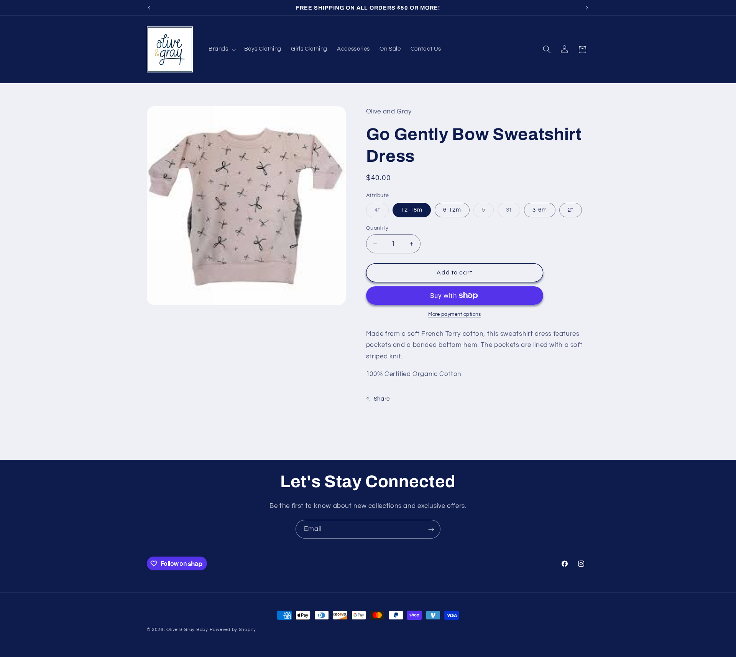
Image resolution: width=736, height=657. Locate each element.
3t (513, 212)
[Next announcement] (586, 7)
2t (570, 210)
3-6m (539, 210)
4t (382, 212)
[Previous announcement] (149, 7)
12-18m (411, 210)
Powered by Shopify (233, 629)
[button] (221, 49)
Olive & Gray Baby (187, 629)
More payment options (454, 314)
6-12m (452, 210)
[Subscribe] (431, 529)
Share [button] (382, 399)
